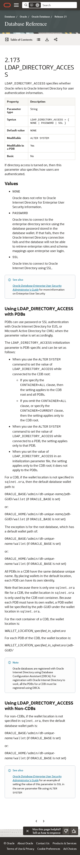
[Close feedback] (27, 830)
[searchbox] (59, 5)
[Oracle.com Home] (7, 5)
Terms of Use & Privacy (20, 848)
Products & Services (65, 843)
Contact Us (43, 843)
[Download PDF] (46, 39)
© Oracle (9, 843)
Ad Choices (70, 848)
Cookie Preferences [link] (48, 848)
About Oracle (25, 843)
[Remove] (37, 5)
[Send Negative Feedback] (66, 830)
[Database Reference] (38, 39)
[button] (16, 5)
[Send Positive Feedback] (73, 830)
